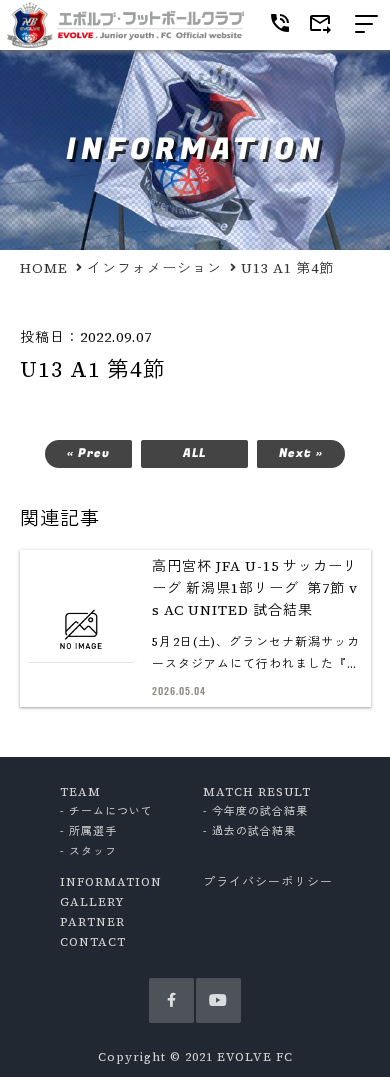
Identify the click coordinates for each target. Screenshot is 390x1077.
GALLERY (92, 902)
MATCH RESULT (257, 792)
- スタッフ (88, 851)
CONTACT (93, 942)
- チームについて (106, 811)
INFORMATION (111, 882)
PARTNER (92, 922)
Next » (301, 453)
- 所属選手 (88, 831)
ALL (194, 453)
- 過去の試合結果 (249, 831)
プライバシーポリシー (268, 882)
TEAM (80, 792)
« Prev (88, 453)
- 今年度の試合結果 (255, 811)
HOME (44, 268)
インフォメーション (154, 268)
